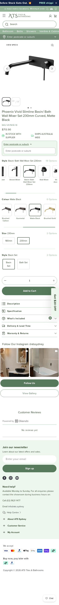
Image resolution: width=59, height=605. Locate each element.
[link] (14, 362)
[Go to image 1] (28, 107)
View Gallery (29, 393)
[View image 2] (15, 101)
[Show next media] (52, 68)
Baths (20, 31)
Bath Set (23, 262)
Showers (31, 31)
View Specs (12, 44)
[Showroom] (55, 8)
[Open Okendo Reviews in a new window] (15, 421)
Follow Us (29, 383)
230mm (23, 240)
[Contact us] (47, 8)
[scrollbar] (29, 193)
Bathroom (8, 31)
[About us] (51, 8)
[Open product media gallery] (52, 45)
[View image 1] (6, 101)
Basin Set (8, 264)
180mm (8, 240)
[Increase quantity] (54, 280)
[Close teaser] (50, 318)
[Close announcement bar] (56, 3)
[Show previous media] (7, 68)
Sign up (29, 468)
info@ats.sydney (16, 506)
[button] (4, 16)
